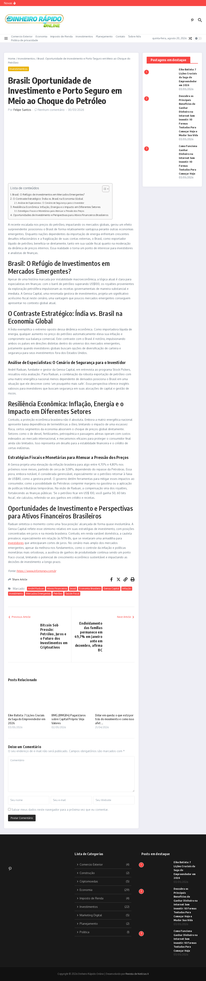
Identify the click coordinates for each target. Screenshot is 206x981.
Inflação (126, 588)
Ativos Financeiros (57, 588)
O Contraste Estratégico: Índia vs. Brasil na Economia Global (48, 198)
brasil (73, 588)
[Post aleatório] (190, 38)
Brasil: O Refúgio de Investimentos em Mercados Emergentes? (48, 194)
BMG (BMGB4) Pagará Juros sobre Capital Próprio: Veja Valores (69, 719)
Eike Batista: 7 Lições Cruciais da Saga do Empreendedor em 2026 (26, 719)
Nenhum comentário (51, 109)
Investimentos (84, 36)
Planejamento (104, 36)
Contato (120, 36)
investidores (16, 543)
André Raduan (36, 588)
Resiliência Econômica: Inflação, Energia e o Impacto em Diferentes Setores (56, 207)
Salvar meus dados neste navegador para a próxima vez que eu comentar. (59, 809)
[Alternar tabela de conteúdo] (103, 188)
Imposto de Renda (61, 36)
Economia (41, 36)
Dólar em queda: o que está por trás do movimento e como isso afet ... (114, 719)
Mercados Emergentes (38, 593)
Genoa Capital (111, 588)
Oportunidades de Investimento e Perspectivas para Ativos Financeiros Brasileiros (60, 215)
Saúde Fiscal (72, 593)
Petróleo (58, 593)
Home (11, 58)
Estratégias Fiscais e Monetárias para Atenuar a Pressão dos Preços (51, 210)
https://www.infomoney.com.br (36, 571)
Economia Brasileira (90, 588)
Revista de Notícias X (137, 973)
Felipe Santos (22, 109)
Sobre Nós (134, 36)
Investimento (16, 593)
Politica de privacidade (24, 40)
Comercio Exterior (22, 36)
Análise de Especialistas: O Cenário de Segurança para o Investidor (51, 202)
